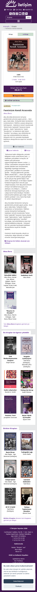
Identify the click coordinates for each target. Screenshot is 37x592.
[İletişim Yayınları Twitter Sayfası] (10, 13)
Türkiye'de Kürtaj (26, 390)
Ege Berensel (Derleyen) (10, 455)
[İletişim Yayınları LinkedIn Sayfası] (23, 13)
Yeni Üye (9, 10)
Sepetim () (29, 10)
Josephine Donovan (10, 417)
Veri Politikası (18, 561)
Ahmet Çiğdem (9, 280)
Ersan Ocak (13, 285)
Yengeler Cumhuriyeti (26, 357)
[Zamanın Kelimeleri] (27, 469)
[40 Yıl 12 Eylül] (10, 496)
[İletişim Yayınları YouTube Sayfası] (20, 13)
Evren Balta (27, 454)
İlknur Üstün (12, 319)
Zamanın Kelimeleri (26, 481)
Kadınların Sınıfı (26, 275)
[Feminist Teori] (10, 404)
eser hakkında (19, 147)
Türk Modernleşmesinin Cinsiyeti (10, 358)
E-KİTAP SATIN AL (13, 100)
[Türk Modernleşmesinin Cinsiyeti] (10, 345)
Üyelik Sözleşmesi (18, 563)
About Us (18, 551)
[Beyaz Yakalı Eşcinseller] (27, 404)
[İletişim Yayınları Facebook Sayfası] (13, 13)
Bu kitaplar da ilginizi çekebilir (16, 332)
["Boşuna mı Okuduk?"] (10, 300)
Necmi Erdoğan (10, 282)
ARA (28, 17)
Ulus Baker (8, 454)
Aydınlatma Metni (18, 559)
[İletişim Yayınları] (18, 4)
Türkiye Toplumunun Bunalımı (26, 509)
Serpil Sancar (10, 362)
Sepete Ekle (19, 96)
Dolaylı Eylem (10, 480)
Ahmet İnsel (27, 513)
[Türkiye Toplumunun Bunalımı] (27, 496)
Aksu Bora (8, 113)
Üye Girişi (18, 10)
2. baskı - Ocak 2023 (18, 79)
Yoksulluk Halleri (10, 275)
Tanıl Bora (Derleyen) (26, 362)
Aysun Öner (27, 419)
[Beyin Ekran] (10, 441)
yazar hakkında (13, 150)
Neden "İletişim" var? (18, 547)
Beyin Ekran (10, 452)
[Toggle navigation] (18, 21)
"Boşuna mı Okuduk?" (10, 312)
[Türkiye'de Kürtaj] (27, 379)
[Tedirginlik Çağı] (27, 441)
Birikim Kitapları (10, 428)
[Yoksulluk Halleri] (10, 264)
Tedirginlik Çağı (26, 452)
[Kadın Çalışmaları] (10, 379)
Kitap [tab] (11, 34)
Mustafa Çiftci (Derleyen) (26, 366)
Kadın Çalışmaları (10, 390)
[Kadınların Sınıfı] (27, 264)
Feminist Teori (10, 415)
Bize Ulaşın (18, 549)
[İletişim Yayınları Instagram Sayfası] (16, 13)
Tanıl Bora (26, 484)
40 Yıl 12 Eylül (10, 507)
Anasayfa (6, 26)
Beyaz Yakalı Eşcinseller (26, 416)
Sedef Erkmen (26, 392)
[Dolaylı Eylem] (10, 469)
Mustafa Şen (10, 287)
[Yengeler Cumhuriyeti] (27, 345)
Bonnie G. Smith (10, 392)
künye (28, 150)
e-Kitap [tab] (25, 34)
